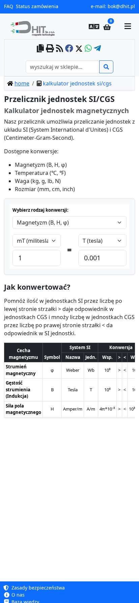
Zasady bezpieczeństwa (37, 587)
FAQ (8, 6)
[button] (94, 26)
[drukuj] (50, 48)
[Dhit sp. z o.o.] (35, 26)
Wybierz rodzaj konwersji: (40, 210)
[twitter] (79, 48)
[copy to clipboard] (40, 48)
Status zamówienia (37, 6)
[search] (106, 66)
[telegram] (97, 48)
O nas (17, 595)
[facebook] (69, 48)
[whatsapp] (88, 48)
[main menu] (127, 26)
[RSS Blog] (59, 48)
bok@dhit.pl (121, 6)
